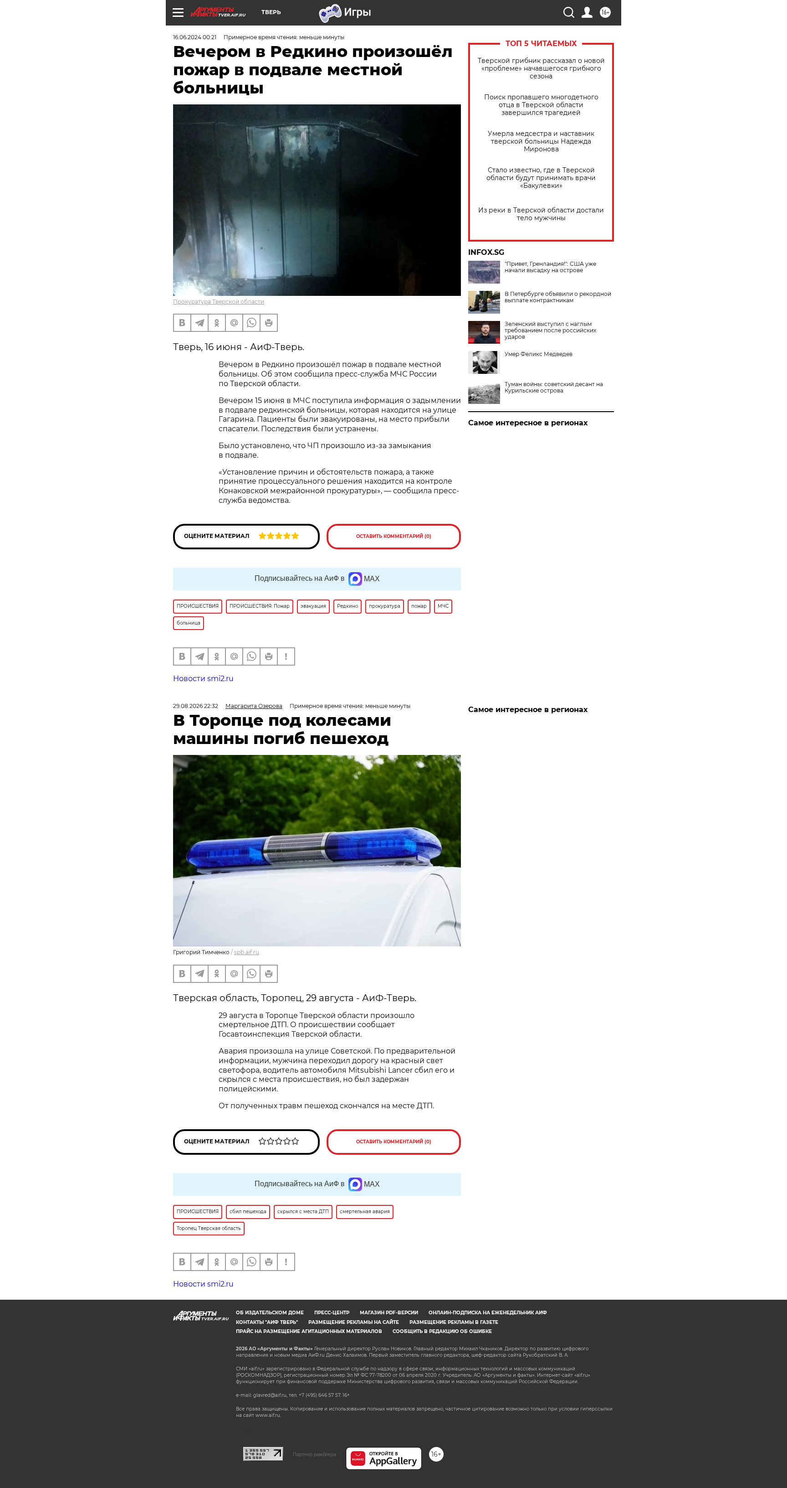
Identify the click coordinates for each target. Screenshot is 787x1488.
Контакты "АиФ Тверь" (267, 1322)
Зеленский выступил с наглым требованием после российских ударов (550, 330)
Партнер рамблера (314, 1454)
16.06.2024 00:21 (194, 37)
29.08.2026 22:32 (195, 706)
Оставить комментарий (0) (393, 536)
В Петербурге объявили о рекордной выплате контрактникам (558, 297)
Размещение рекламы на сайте (353, 1322)
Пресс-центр (331, 1313)
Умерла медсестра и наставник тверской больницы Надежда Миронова (541, 141)
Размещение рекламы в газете (453, 1322)
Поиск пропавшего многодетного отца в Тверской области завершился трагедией (541, 105)
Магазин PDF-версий (389, 1313)
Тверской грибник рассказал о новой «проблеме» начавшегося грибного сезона (541, 68)
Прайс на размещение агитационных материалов (309, 1331)
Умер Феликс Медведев (538, 354)
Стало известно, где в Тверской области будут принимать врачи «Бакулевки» (541, 178)
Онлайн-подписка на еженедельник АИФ (488, 1313)
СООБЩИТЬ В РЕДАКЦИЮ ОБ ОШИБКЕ (442, 1331)
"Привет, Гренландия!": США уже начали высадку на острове (550, 267)
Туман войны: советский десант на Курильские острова (554, 387)
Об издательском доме (270, 1313)
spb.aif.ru (246, 952)
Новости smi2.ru (203, 678)
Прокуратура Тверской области (218, 301)
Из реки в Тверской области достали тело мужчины (541, 214)
